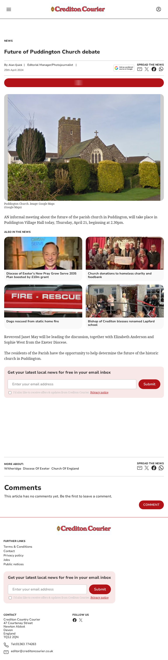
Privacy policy (13, 555)
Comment (151, 505)
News (8, 41)
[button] (9, 9)
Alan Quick (15, 65)
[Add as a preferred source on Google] (124, 68)
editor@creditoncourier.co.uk (32, 651)
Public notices (14, 564)
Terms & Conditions (18, 547)
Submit (149, 384)
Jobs (7, 560)
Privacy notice (99, 392)
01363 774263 (26, 644)
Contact (9, 551)
